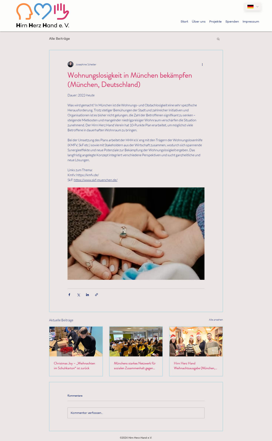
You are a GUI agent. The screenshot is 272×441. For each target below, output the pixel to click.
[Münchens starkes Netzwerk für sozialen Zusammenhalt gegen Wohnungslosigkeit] (136, 341)
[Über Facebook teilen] (69, 294)
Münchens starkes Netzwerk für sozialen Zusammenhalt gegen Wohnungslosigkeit (135, 365)
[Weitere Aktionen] (202, 64)
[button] (218, 38)
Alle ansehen (216, 319)
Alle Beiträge (59, 39)
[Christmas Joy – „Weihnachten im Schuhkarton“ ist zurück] (76, 341)
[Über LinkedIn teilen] (87, 294)
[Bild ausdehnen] (136, 233)
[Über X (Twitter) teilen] (78, 294)
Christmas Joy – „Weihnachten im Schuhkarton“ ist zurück (74, 365)
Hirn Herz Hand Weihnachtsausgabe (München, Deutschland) (194, 365)
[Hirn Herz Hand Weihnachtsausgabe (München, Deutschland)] (196, 341)
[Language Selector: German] (253, 7)
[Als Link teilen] (96, 294)
